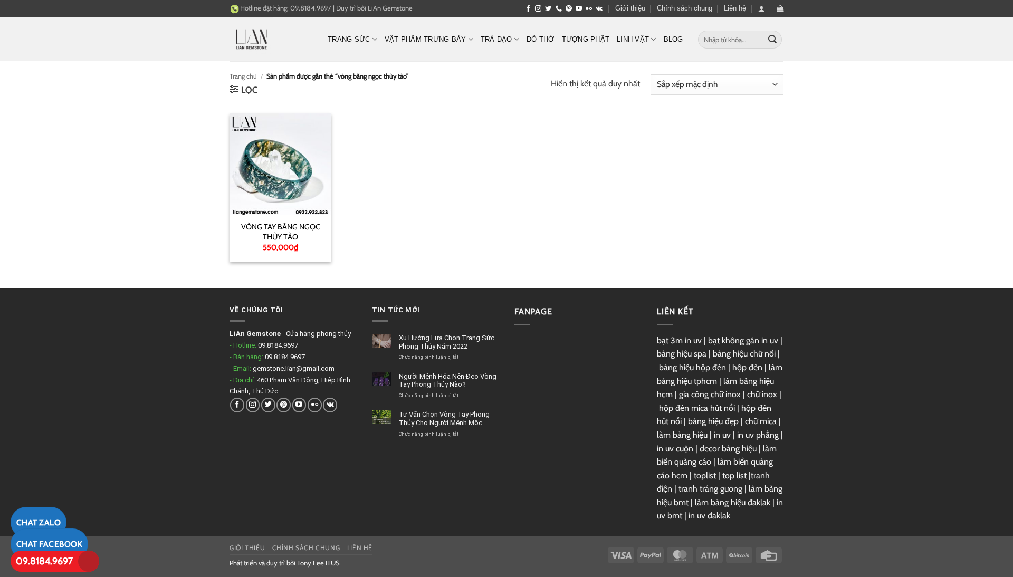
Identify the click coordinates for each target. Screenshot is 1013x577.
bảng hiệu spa (681, 354)
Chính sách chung (684, 8)
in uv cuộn (675, 449)
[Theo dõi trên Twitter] (548, 9)
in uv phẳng (758, 435)
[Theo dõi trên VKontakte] (599, 9)
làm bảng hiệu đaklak (732, 502)
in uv (722, 435)
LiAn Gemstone (390, 8)
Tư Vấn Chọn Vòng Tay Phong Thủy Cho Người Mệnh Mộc (444, 418)
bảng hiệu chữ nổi (744, 354)
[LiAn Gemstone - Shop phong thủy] (271, 39)
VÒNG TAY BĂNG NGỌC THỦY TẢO (280, 232)
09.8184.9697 (44, 561)
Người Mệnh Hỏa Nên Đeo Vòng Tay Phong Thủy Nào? (447, 380)
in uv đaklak (709, 516)
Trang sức (349, 39)
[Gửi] (772, 40)
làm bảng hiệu (682, 435)
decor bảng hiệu (728, 449)
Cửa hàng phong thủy (318, 334)
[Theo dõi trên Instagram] (538, 9)
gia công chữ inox (710, 394)
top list (734, 475)
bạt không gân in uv (743, 340)
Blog (673, 39)
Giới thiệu (630, 8)
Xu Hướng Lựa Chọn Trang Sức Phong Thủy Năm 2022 (446, 342)
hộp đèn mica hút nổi (697, 408)
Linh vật (633, 39)
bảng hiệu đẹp (713, 421)
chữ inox (762, 394)
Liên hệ (735, 8)
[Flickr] (589, 9)
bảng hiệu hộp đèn (692, 367)
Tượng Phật (586, 39)
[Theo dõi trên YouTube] (579, 9)
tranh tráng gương (710, 489)
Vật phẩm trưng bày (425, 39)
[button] (761, 8)
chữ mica (761, 421)
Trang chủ (243, 76)
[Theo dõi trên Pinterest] (569, 9)
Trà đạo (496, 39)
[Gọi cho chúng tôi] (559, 9)
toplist (705, 475)
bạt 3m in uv (679, 340)
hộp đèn (747, 367)
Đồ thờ (541, 39)
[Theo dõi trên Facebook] (528, 9)
